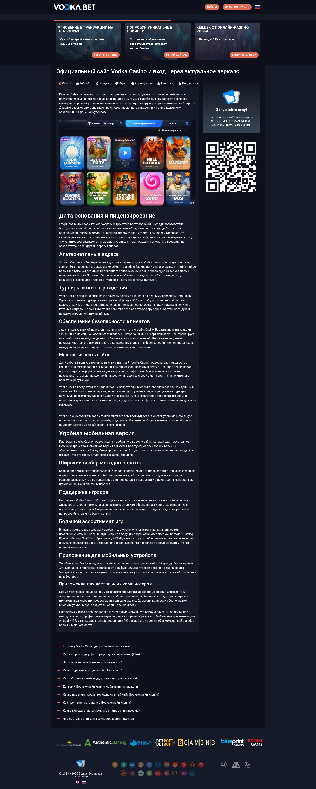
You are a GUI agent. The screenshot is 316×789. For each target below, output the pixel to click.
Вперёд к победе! (231, 120)
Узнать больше (105, 55)
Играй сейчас (176, 55)
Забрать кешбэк (244, 55)
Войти (212, 7)
